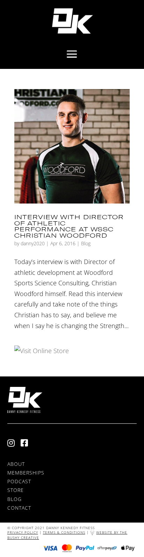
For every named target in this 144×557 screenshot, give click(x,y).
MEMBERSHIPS (25, 472)
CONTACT (19, 507)
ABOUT (16, 464)
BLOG (14, 499)
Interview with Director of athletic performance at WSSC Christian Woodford (69, 226)
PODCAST (19, 481)
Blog (86, 243)
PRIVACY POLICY (22, 532)
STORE (15, 490)
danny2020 (33, 243)
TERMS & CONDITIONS (64, 532)
